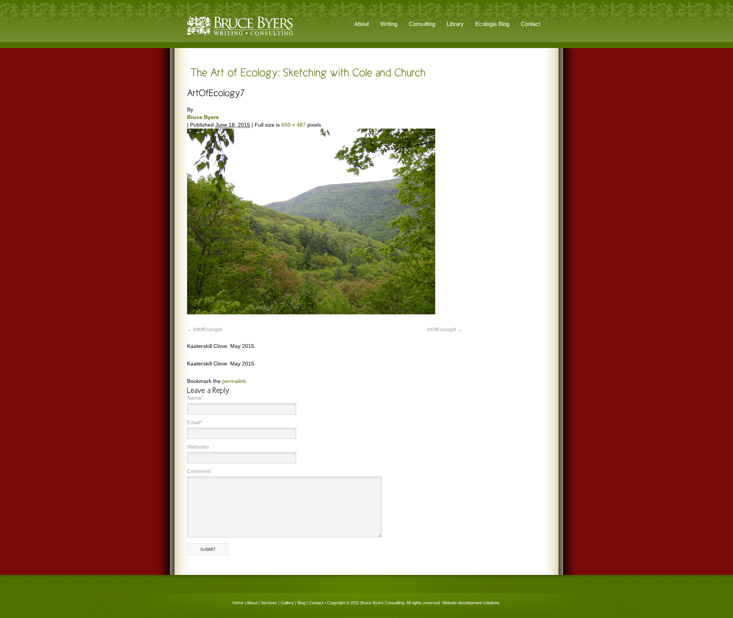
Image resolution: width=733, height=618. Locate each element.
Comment (199, 471)
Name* (195, 398)
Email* (194, 422)
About (252, 602)
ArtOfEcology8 (441, 329)
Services (269, 602)
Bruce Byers (203, 117)
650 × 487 (293, 125)
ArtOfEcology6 (208, 329)
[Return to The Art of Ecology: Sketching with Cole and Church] (306, 72)
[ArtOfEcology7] (311, 312)
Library (455, 24)
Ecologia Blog (492, 24)
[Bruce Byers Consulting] (240, 36)
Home (238, 602)
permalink (234, 381)
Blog (301, 602)
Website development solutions (470, 602)
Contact (530, 24)
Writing (388, 24)
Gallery (287, 602)
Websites (198, 447)
